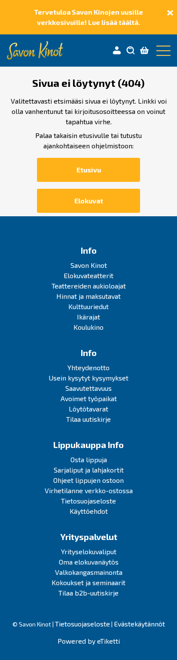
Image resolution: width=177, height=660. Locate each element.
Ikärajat (88, 317)
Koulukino (88, 327)
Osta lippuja (88, 459)
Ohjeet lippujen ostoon (88, 480)
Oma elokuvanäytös (89, 562)
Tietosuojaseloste (88, 501)
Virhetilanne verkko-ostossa (89, 490)
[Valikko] (161, 50)
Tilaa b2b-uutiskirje (88, 593)
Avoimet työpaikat (89, 398)
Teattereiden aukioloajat (89, 286)
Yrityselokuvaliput (88, 551)
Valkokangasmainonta (88, 572)
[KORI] (144, 50)
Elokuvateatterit (88, 275)
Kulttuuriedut (88, 306)
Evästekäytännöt (139, 624)
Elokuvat (88, 200)
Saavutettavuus (88, 388)
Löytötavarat (88, 409)
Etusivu (88, 170)
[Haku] (130, 50)
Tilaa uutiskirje (88, 419)
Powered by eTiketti (89, 641)
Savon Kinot (88, 265)
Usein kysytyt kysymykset (88, 378)
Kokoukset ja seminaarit (88, 582)
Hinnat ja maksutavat (88, 296)
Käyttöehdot (89, 511)
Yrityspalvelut (88, 536)
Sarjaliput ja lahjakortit (89, 470)
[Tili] (117, 50)
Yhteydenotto (88, 367)
